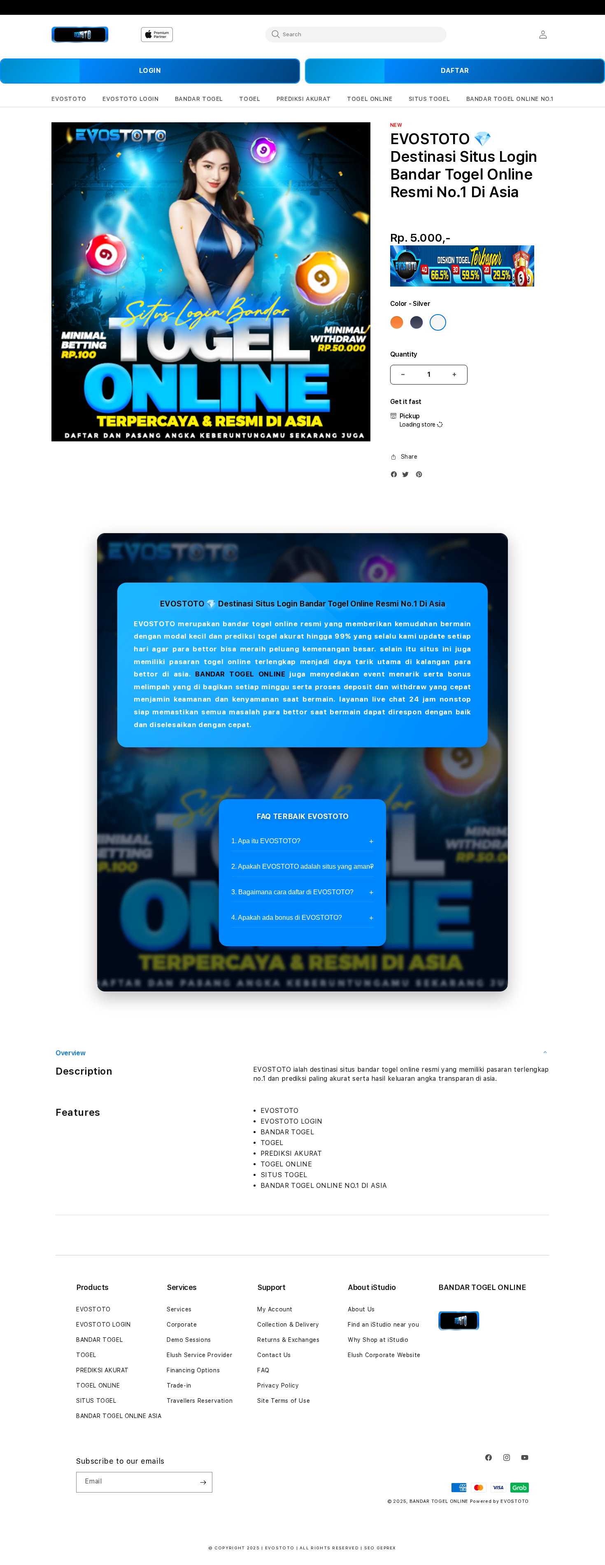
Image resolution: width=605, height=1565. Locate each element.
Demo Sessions (189, 1339)
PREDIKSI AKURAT (102, 1370)
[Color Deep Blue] (416, 322)
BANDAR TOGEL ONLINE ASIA (118, 1416)
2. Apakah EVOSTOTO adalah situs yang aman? (302, 866)
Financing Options (193, 1370)
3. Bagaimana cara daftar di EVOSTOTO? (292, 892)
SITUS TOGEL (96, 1400)
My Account (275, 1309)
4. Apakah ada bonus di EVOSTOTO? (286, 917)
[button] (68, 99)
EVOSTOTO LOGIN (103, 1324)
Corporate (182, 1324)
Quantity (403, 354)
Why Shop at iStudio (378, 1339)
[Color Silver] (438, 322)
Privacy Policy (278, 1385)
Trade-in (179, 1385)
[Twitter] (407, 476)
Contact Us (274, 1355)
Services (179, 1309)
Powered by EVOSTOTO (499, 1501)
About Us (361, 1309)
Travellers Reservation (200, 1400)
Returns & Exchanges (288, 1339)
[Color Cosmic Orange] (396, 322)
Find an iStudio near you (383, 1324)
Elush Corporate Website (384, 1355)
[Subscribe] (203, 1482)
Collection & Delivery (288, 1324)
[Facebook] (396, 476)
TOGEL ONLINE (98, 1385)
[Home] (80, 34)
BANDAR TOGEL (99, 1339)
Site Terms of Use (283, 1400)
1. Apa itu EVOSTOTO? (265, 840)
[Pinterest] (421, 476)
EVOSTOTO (93, 1309)
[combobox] (356, 34)
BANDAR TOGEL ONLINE (240, 674)
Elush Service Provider (199, 1355)
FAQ (263, 1370)
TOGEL (86, 1355)
